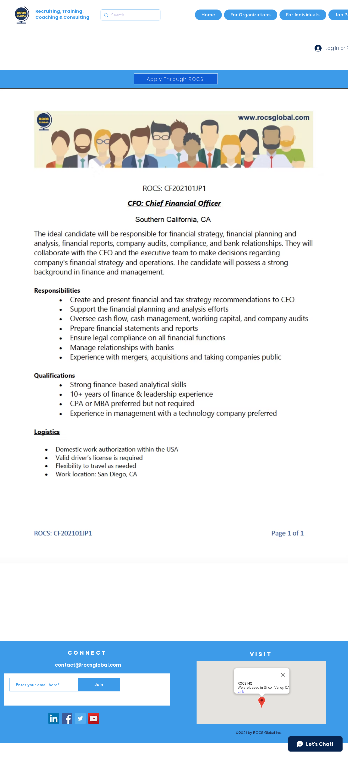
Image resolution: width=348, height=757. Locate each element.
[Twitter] (80, 718)
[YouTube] (93, 718)
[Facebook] (67, 718)
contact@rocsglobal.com (88, 664)
